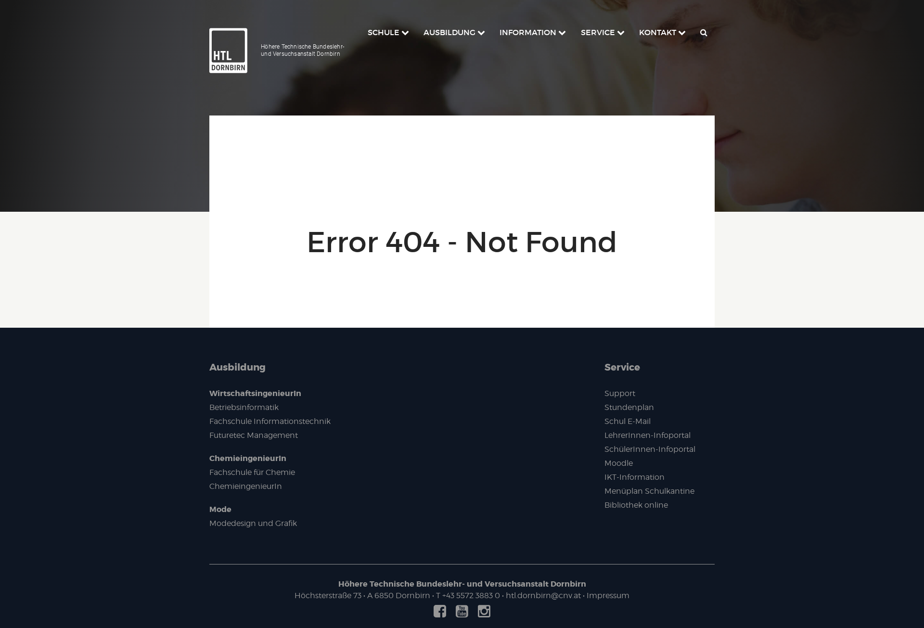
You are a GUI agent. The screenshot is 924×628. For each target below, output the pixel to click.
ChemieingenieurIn (247, 458)
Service (622, 367)
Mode (220, 509)
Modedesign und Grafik (253, 523)
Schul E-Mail (627, 421)
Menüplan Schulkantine (649, 491)
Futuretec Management (253, 435)
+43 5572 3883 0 (471, 595)
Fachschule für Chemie (252, 472)
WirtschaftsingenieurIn (255, 393)
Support (619, 393)
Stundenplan (629, 407)
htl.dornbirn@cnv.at (543, 595)
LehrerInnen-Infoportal (647, 435)
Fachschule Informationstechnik (270, 421)
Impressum (608, 595)
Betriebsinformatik (244, 407)
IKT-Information (634, 477)
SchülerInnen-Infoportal (649, 449)
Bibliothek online (636, 505)
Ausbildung (237, 367)
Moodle (618, 463)
